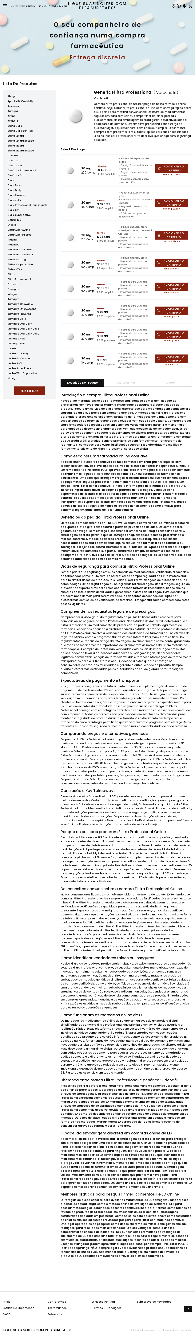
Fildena (12, 239)
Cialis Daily (14, 190)
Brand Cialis (14, 126)
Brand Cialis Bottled (20, 131)
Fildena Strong (16, 259)
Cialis (10, 180)
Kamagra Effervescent (21, 309)
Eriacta (11, 225)
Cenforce (13, 160)
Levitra (11, 348)
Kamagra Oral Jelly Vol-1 (23, 329)
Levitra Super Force (19, 368)
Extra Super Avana (18, 230)
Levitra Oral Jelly (18, 353)
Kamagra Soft (16, 343)
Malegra (12, 378)
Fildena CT (14, 244)
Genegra (12, 289)
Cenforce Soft (16, 175)
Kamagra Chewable (20, 304)
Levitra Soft (14, 363)
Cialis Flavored (16, 195)
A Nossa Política (103, 1302)
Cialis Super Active (19, 215)
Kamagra (13, 299)
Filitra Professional (19, 279)
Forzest (12, 284)
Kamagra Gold (16, 319)
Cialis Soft (14, 210)
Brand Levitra (15, 136)
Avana (11, 116)
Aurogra (12, 111)
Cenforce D (14, 165)
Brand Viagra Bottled (20, 150)
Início (6, 1302)
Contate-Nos (57, 1302)
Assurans (13, 106)
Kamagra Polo (16, 338)
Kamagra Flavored (19, 314)
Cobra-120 (14, 220)
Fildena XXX (14, 269)
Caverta (12, 155)
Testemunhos (57, 1308)
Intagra (12, 294)
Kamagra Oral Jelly (19, 324)
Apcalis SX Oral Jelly (20, 101)
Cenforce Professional (21, 170)
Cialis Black (14, 185)
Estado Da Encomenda (18, 1308)
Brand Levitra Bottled (20, 141)
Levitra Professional (19, 358)
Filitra (10, 274)
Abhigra (12, 96)
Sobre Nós (55, 1314)
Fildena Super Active (20, 264)
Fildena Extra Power (19, 249)
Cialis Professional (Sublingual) (27, 205)
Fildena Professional (20, 254)
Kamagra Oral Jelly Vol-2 (23, 333)
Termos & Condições (106, 1308)
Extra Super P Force (19, 235)
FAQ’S (6, 1314)
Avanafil (12, 121)
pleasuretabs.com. (152, 1330)
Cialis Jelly (14, 200)
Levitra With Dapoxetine (22, 373)
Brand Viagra (15, 145)
